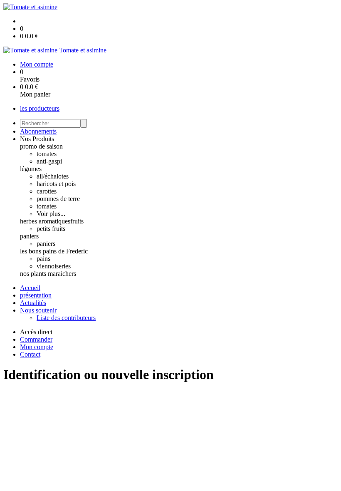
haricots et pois (56, 183)
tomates (47, 153)
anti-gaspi (49, 161)
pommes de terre (58, 198)
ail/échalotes (53, 176)
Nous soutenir (38, 310)
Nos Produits (37, 138)
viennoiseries (54, 266)
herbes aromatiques (45, 221)
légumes (31, 168)
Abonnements (38, 131)
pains (43, 258)
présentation (36, 295)
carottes (47, 191)
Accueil (30, 287)
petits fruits (51, 228)
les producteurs (39, 108)
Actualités (33, 302)
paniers (29, 236)
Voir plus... (51, 213)
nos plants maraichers (48, 273)
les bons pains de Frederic (54, 251)
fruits (77, 221)
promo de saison (41, 146)
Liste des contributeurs (66, 317)
